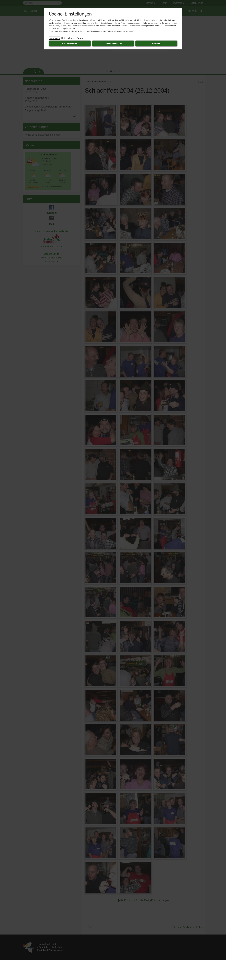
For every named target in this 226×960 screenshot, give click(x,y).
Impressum (54, 38)
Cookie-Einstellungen (113, 43)
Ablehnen (156, 43)
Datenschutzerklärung (72, 38)
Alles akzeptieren (69, 43)
